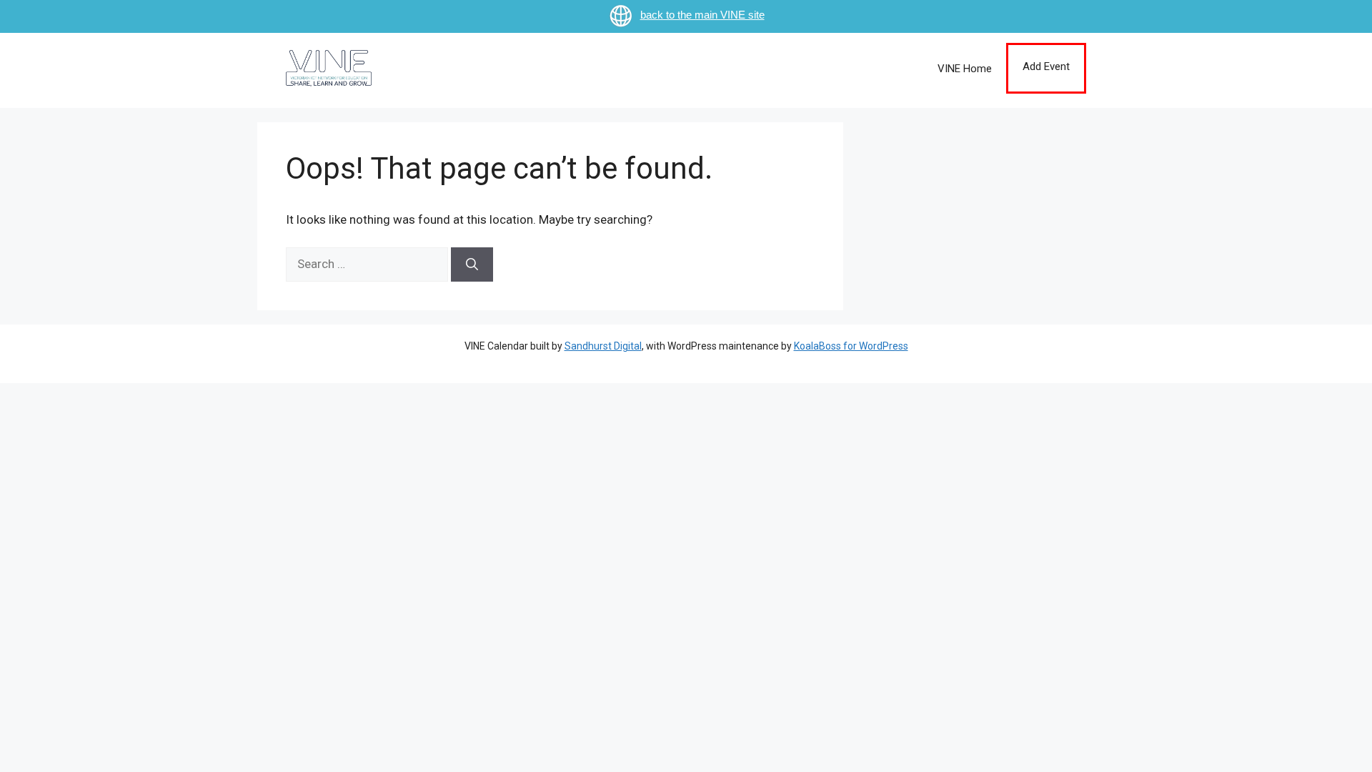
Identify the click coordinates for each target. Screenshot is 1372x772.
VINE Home (965, 68)
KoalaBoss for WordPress (851, 346)
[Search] (472, 264)
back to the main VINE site (702, 15)
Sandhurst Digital (603, 346)
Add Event (1046, 66)
